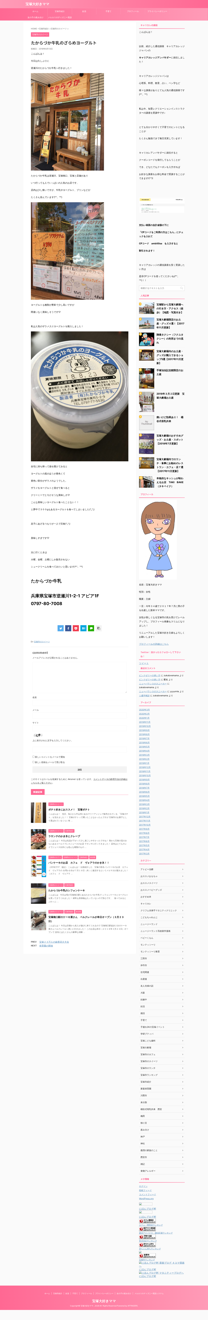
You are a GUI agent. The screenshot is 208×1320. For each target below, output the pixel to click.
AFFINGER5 (132, 1306)
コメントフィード (147, 1194)
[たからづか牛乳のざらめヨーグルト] (83, 628)
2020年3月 (144, 709)
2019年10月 (145, 726)
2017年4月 (144, 849)
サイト (35, 722)
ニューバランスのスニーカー (153, 683)
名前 (34, 697)
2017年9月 (144, 829)
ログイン (143, 1186)
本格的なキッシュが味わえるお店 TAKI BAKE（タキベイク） (170, 482)
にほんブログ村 (147, 1208)
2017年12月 (144, 816)
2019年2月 (144, 759)
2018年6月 (144, 792)
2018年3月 (144, 804)
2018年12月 (145, 767)
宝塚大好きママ (37, 4)
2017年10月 (145, 824)
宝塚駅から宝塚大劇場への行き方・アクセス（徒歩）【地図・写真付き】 (170, 308)
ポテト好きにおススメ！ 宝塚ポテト (69, 809)
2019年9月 (144, 730)
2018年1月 (144, 812)
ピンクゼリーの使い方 (149, 675)
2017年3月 (144, 853)
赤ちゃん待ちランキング (150, 1249)
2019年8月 (144, 734)
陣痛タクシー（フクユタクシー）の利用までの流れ (170, 338)
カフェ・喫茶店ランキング (151, 1225)
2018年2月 (144, 808)
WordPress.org (146, 1198)
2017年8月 (144, 833)
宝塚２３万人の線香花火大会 (54, 941)
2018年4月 (144, 800)
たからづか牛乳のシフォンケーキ (66, 890)
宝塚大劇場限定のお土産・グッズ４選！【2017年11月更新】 (170, 323)
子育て (108, 11)
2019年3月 (144, 755)
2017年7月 (144, 837)
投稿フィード (145, 1190)
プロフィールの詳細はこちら (154, 644)
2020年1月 (144, 718)
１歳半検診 (144, 695)
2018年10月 (145, 775)
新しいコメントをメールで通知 (50, 757)
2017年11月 (144, 820)
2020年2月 (144, 713)
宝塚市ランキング (147, 1260)
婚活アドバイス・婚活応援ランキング (156, 1233)
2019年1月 (144, 763)
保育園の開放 (46, 945)
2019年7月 (144, 738)
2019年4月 (144, 750)
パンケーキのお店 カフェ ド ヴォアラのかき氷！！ (78, 862)
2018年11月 (144, 771)
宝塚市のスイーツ (42, 641)
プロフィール (133, 11)
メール (35, 710)
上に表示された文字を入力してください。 (52, 740)
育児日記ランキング (148, 1241)
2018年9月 (144, 779)
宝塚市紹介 (60, 11)
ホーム (35, 11)
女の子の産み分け (35, 17)
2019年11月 (144, 722)
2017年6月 (144, 841)
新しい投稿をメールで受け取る (50, 762)
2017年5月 (144, 845)
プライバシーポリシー (157, 11)
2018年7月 (144, 787)
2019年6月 (144, 742)
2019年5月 (144, 746)
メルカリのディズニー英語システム (60, 18)
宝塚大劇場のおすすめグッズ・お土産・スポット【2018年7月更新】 (170, 439)
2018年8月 (144, 783)
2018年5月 (144, 796)
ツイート (144, 663)
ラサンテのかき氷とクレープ (64, 836)
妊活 (84, 11)
